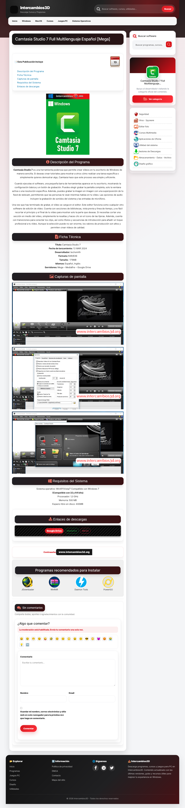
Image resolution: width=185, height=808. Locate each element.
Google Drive (54, 530)
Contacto (56, 775)
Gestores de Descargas (149, 151)
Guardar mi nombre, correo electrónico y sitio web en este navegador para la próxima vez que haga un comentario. (43, 714)
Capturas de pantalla (27, 78)
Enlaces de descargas (28, 86)
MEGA (85, 530)
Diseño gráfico (145, 164)
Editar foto (143, 126)
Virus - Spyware (146, 120)
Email (71, 693)
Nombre (24, 693)
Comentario (26, 656)
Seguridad (143, 114)
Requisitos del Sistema (29, 82)
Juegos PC (63, 21)
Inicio (14, 21)
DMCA (55, 771)
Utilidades (14, 789)
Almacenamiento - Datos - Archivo (154, 157)
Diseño (13, 784)
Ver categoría (155, 99)
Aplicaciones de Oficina (149, 139)
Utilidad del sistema (148, 145)
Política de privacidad (62, 766)
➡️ (27, 644)
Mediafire (72, 530)
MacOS (38, 21)
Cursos (50, 21)
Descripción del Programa (30, 71)
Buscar (167, 9)
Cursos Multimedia (147, 132)
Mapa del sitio (58, 780)
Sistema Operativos (81, 21)
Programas (15, 771)
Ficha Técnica (24, 75)
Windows (26, 21)
